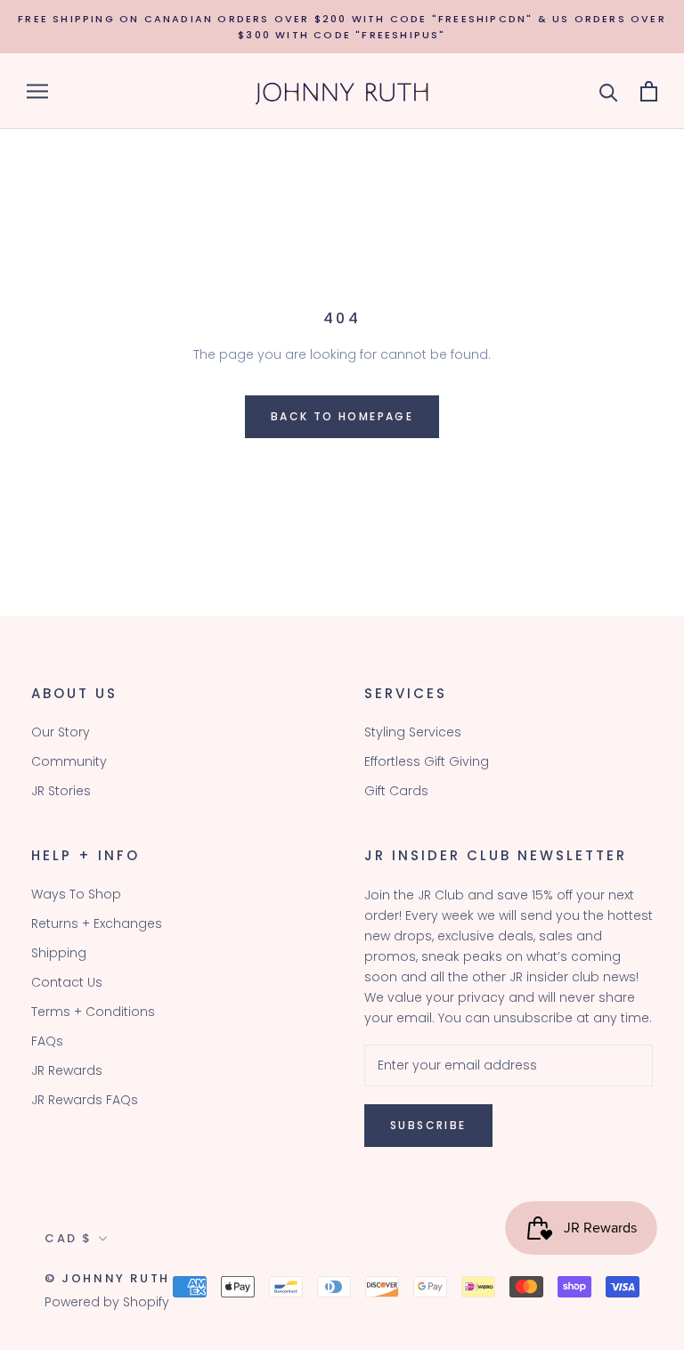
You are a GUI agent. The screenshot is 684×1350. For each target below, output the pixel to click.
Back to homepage (342, 416)
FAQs (47, 1041)
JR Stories (61, 791)
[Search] (608, 91)
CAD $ (69, 1238)
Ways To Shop (76, 894)
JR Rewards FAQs (84, 1100)
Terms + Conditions (93, 1012)
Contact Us (66, 982)
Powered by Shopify (107, 1302)
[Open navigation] (37, 91)
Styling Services (412, 732)
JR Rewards (66, 1070)
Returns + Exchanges (96, 923)
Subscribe (428, 1125)
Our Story (60, 732)
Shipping (58, 953)
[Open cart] (648, 91)
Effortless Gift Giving (426, 761)
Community (69, 761)
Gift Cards (396, 791)
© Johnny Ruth (107, 1278)
